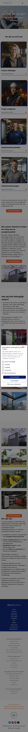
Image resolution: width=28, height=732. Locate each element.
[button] (14, 384)
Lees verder (12, 358)
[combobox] (23, 347)
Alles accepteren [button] (14, 377)
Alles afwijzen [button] (14, 380)
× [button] (24, 347)
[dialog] (14, 366)
